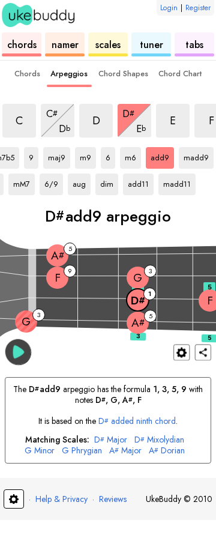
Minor (40, 450)
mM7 (24, 182)
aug (82, 182)
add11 (141, 182)
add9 (162, 155)
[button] (18, 351)
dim (109, 182)
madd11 (178, 182)
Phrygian (82, 450)
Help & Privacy (61, 499)
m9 (88, 155)
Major (110, 440)
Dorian (167, 450)
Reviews (113, 499)
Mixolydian (159, 440)
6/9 (53, 182)
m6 (133, 155)
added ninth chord (137, 421)
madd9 (199, 155)
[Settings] (181, 352)
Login (169, 7)
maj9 (59, 155)
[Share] (203, 352)
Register (198, 7)
